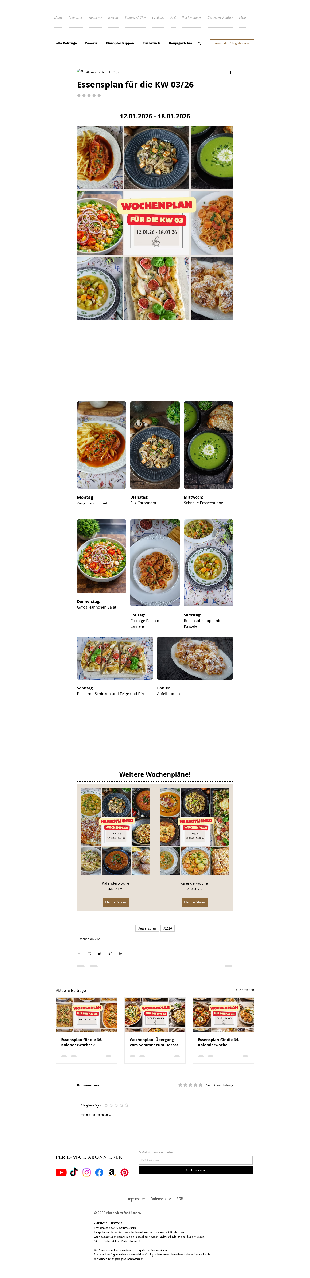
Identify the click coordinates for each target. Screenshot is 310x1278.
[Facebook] (99, 1181)
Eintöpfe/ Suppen (120, 43)
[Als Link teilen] (110, 962)
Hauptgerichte (180, 43)
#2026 (167, 937)
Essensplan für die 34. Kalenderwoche (218, 1051)
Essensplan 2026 (89, 948)
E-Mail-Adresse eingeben (156, 1161)
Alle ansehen (245, 999)
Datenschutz (161, 1207)
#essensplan (147, 937)
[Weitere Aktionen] (230, 71)
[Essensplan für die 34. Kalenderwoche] (223, 1024)
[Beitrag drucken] (120, 962)
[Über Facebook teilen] (79, 962)
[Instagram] (86, 1181)
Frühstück (151, 43)
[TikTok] (74, 1181)
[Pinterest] (124, 1181)
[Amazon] (111, 1181)
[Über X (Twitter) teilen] (89, 962)
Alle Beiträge (66, 43)
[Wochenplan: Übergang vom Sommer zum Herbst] (155, 1024)
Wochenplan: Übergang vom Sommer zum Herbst (154, 1051)
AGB (179, 1207)
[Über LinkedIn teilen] (100, 962)
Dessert (91, 43)
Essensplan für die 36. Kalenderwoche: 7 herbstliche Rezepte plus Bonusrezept (84, 1051)
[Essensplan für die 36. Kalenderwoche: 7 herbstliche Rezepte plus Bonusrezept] (86, 1024)
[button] (199, 43)
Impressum (136, 1207)
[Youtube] (61, 1181)
